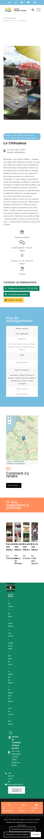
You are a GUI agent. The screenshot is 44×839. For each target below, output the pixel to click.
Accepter (36, 834)
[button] (23, 438)
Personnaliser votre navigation (17, 834)
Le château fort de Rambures (10, 677)
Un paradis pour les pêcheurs (10, 695)
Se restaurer (10, 604)
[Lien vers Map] (34, 2)
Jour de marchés (10, 711)
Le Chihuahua (9, 18)
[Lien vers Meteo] (9, 2)
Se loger (10, 614)
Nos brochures (10, 722)
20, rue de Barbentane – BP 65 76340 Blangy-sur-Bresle (16, 751)
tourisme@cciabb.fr (15, 784)
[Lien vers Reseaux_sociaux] (28, 2)
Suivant (35, 82)
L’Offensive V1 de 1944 (10, 646)
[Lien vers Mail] (21, 2)
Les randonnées (10, 634)
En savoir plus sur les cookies (22, 829)
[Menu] (37, 10)
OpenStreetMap (18, 461)
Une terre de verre (10, 660)
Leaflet (9, 461)
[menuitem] (31, 10)
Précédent (9, 82)
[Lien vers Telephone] (15, 2)
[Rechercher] (31, 10)
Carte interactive (10, 624)
